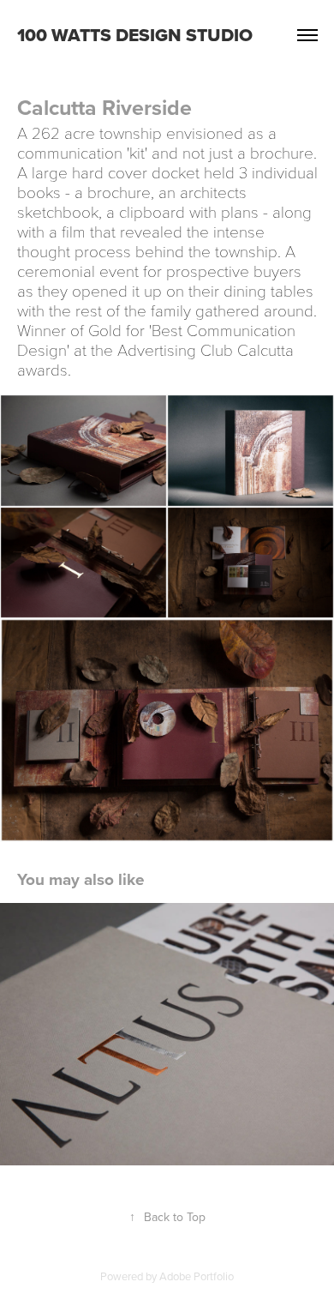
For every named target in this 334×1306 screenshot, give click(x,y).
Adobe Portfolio (196, 1276)
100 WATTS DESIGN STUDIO (135, 34)
